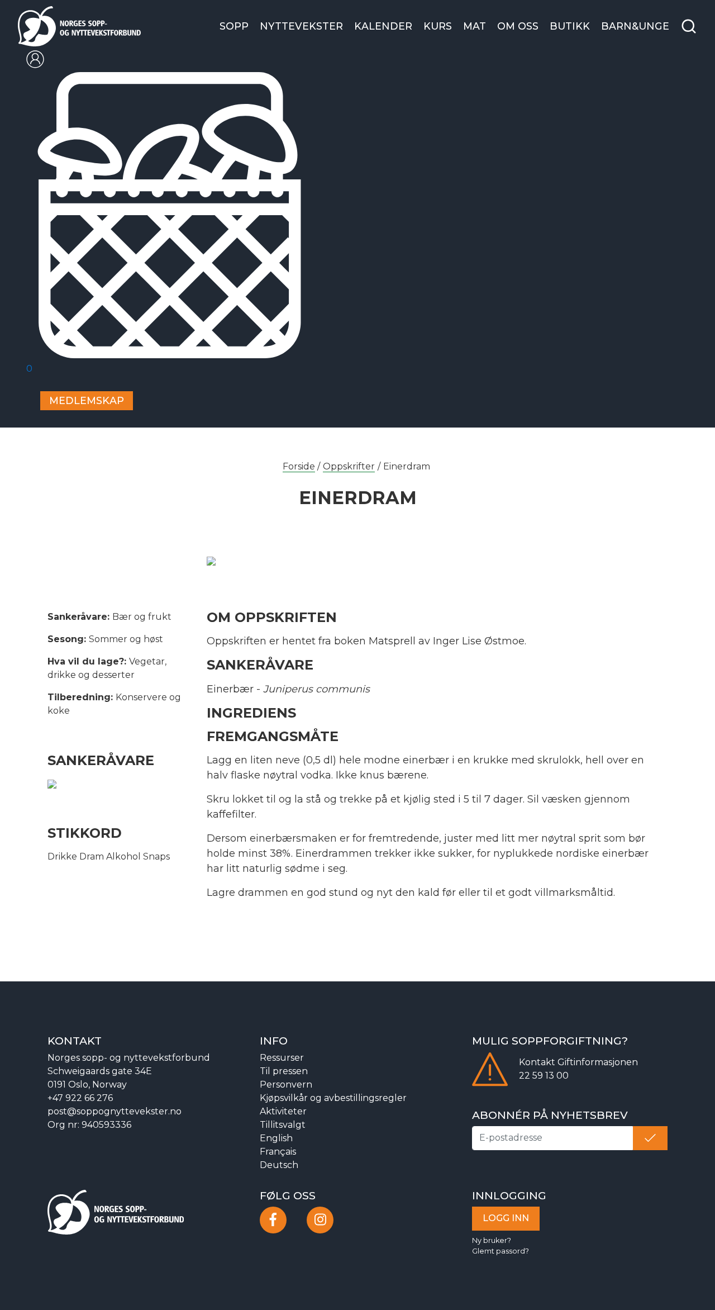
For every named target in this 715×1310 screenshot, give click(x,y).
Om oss (517, 26)
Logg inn (506, 1218)
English (276, 1138)
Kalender (383, 26)
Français (278, 1151)
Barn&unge (635, 26)
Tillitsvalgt (283, 1124)
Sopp (234, 26)
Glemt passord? (500, 1251)
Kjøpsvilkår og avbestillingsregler (333, 1098)
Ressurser (282, 1057)
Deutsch (279, 1165)
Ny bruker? (491, 1240)
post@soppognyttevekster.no (114, 1111)
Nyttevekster (301, 26)
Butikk (570, 26)
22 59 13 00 (544, 1075)
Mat (474, 26)
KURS (437, 26)
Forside (299, 466)
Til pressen (284, 1071)
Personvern (286, 1084)
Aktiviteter (283, 1111)
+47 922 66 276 (80, 1098)
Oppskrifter (349, 466)
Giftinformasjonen (597, 1062)
